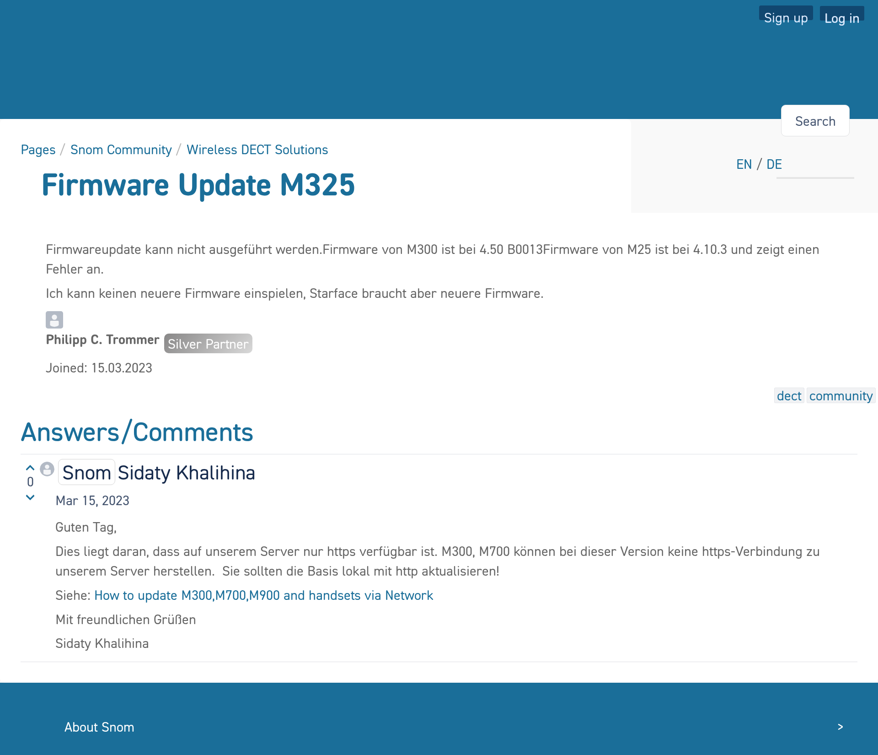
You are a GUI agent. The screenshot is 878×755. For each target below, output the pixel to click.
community (841, 395)
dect (789, 395)
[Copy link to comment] (138, 500)
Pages (38, 149)
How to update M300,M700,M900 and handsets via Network (264, 595)
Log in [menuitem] (842, 15)
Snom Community (121, 149)
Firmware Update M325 (198, 183)
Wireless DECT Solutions (257, 149)
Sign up (786, 14)
